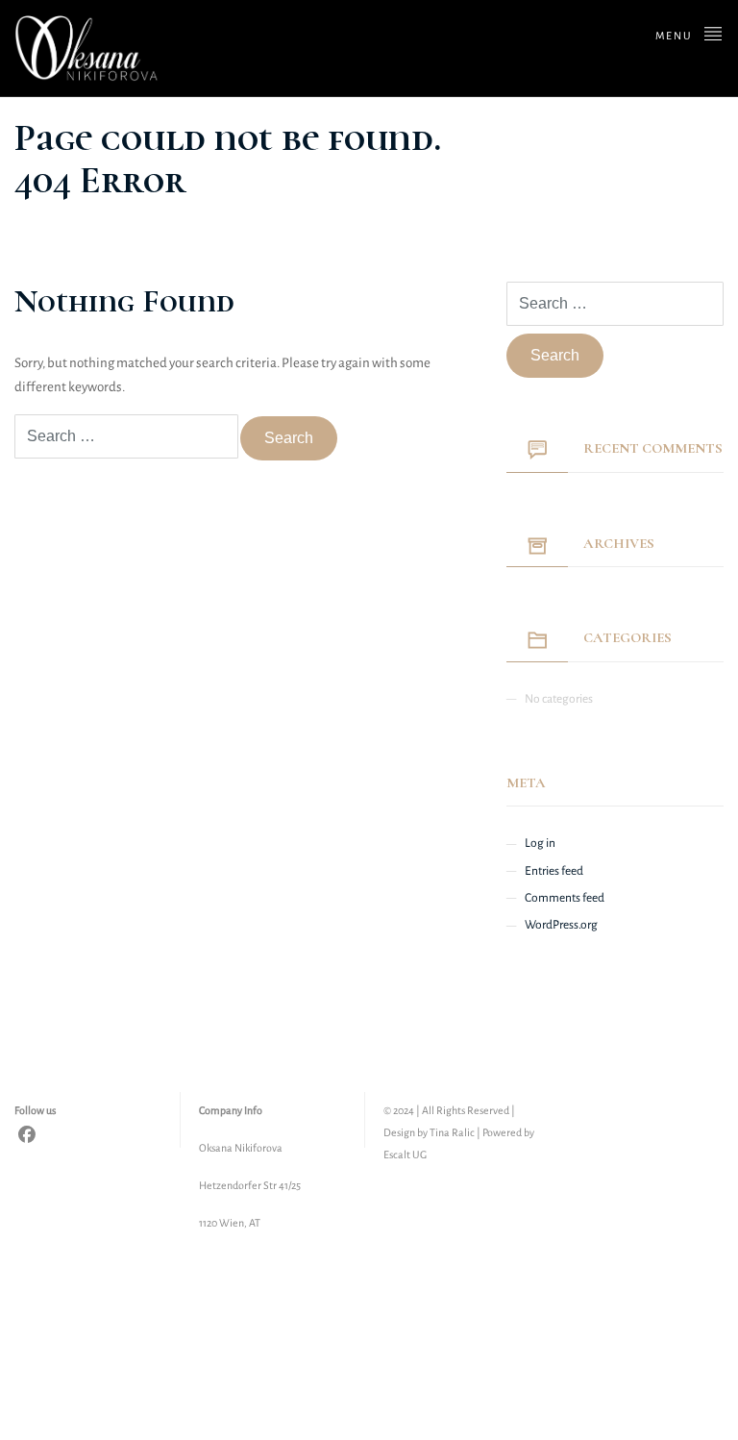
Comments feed (564, 898)
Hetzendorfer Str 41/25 (250, 1185)
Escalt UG (405, 1154)
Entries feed (554, 871)
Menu (676, 35)
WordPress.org (561, 924)
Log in (540, 843)
